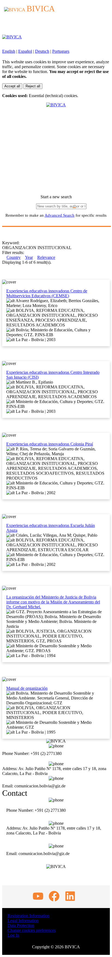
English (8, 51)
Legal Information (23, 920)
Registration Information (28, 915)
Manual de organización (27, 688)
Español (25, 51)
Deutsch (42, 51)
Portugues (60, 51)
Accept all (12, 86)
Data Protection (21, 925)
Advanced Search (59, 215)
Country (14, 257)
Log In (13, 935)
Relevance (46, 257)
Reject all (33, 86)
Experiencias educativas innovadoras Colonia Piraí (49, 444)
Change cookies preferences (32, 930)
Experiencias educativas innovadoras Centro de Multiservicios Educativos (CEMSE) (46, 293)
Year (29, 257)
